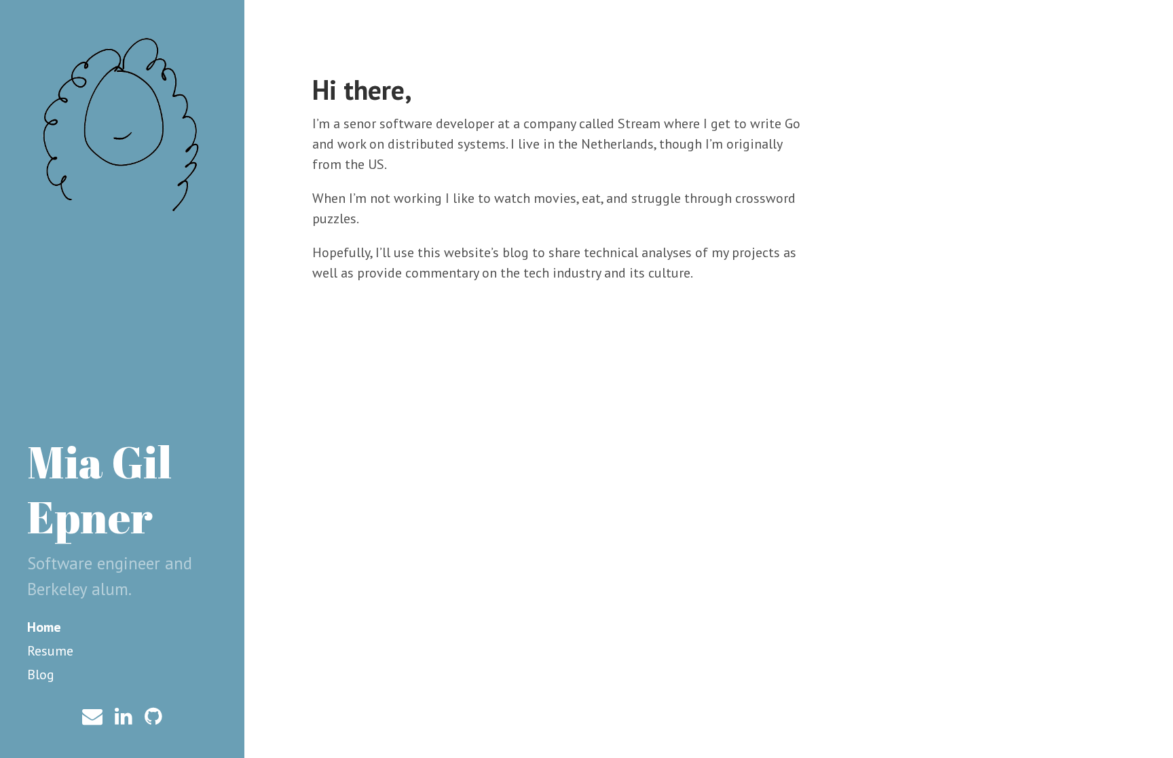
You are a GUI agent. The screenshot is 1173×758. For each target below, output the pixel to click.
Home (44, 627)
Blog (40, 674)
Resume (50, 651)
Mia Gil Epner (99, 489)
